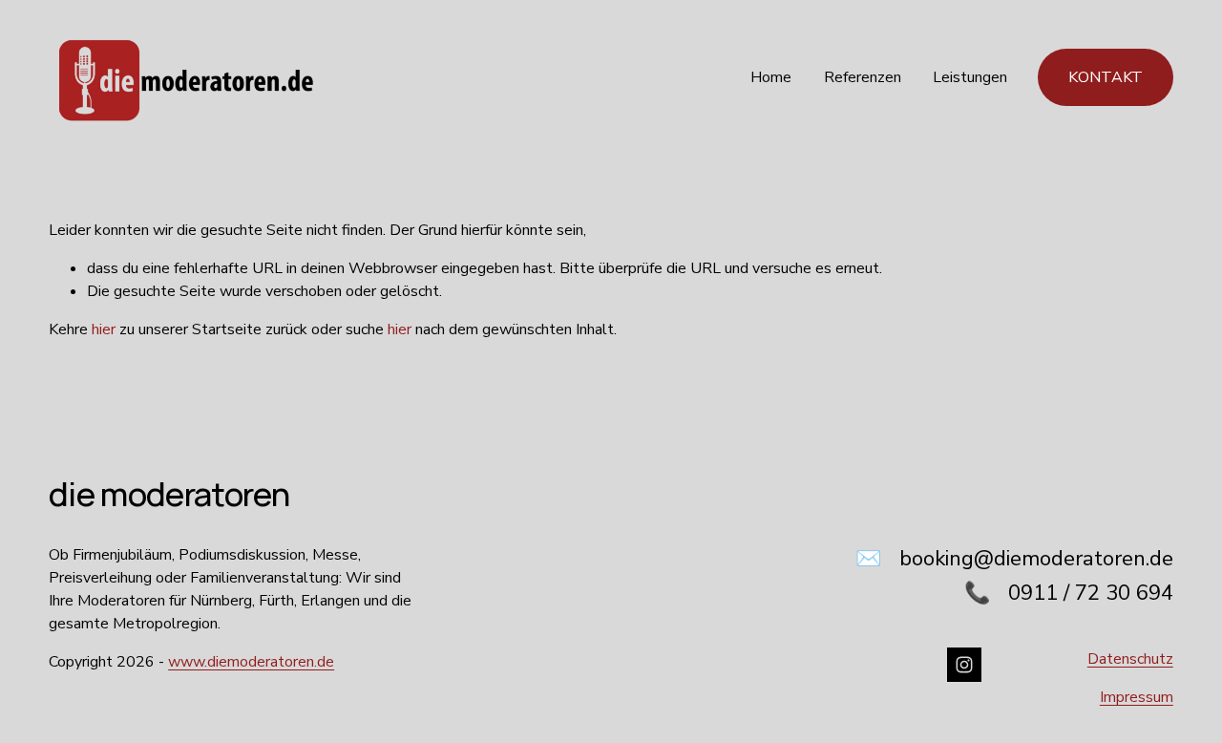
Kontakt (1105, 77)
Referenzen (862, 77)
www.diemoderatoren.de (251, 661)
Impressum (1136, 697)
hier (104, 329)
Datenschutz (1130, 658)
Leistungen (970, 77)
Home (770, 77)
